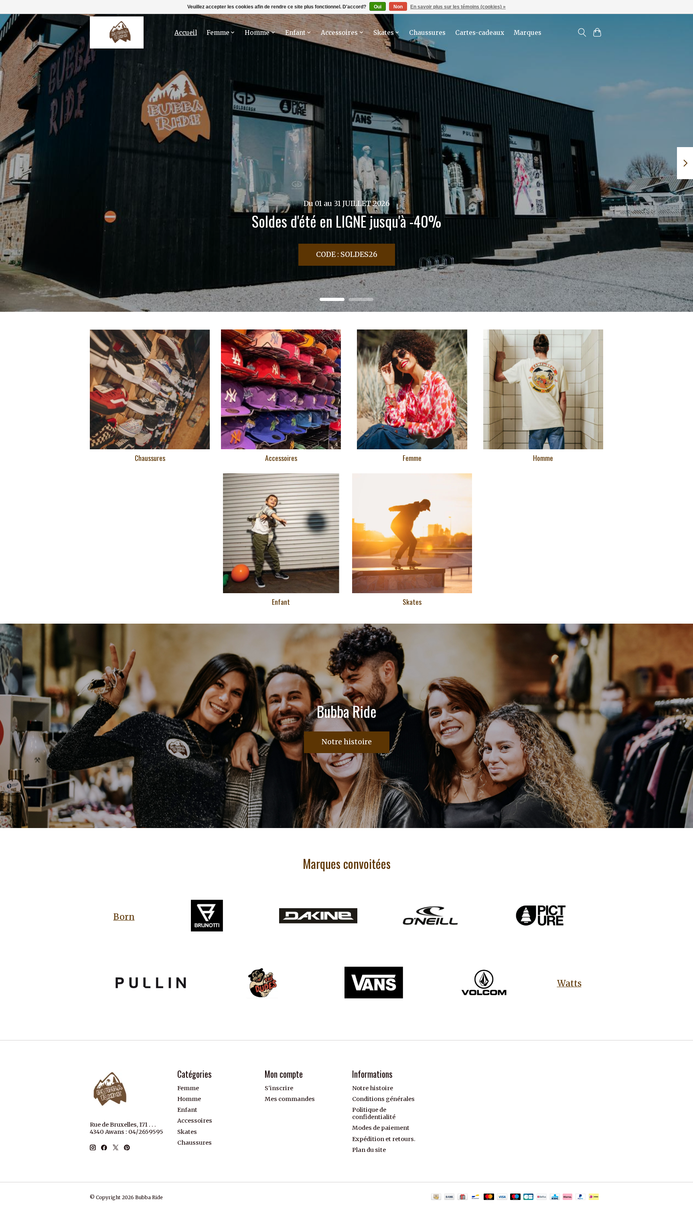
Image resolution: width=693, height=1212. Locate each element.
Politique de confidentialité (373, 1113)
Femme (412, 457)
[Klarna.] (567, 1197)
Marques (527, 32)
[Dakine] (318, 917)
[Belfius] (542, 1197)
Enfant (281, 601)
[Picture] (540, 917)
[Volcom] (485, 983)
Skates (412, 601)
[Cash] (436, 1197)
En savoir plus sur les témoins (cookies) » (458, 7)
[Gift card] (463, 1197)
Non (398, 7)
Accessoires (281, 457)
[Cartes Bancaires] (528, 1197)
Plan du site (369, 1149)
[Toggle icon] (582, 32)
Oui (377, 7)
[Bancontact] (475, 1197)
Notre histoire (347, 741)
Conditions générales (383, 1099)
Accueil (185, 32)
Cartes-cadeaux (479, 32)
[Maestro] (515, 1197)
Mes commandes (290, 1099)
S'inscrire (279, 1088)
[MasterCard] (489, 1197)
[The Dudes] (262, 983)
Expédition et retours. (383, 1139)
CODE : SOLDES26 (346, 254)
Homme (543, 457)
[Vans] (373, 983)
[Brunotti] (207, 917)
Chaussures (427, 32)
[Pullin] (151, 983)
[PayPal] (580, 1197)
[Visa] (502, 1197)
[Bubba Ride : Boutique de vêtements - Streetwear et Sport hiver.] (117, 32)
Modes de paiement (380, 1127)
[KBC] (555, 1197)
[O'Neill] (429, 917)
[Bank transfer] (449, 1197)
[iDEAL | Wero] (594, 1197)
